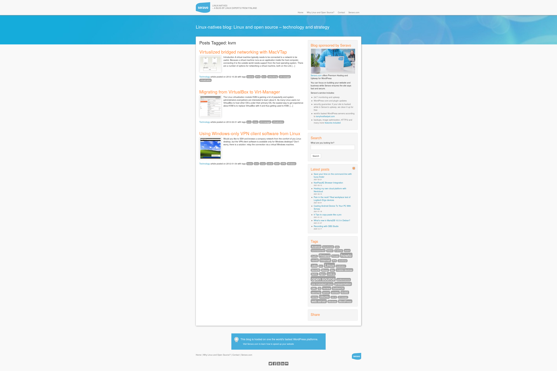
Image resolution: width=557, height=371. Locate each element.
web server (319, 301)
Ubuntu (324, 297)
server (270, 163)
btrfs (337, 247)
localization (340, 266)
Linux (255, 122)
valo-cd (333, 297)
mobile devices (344, 270)
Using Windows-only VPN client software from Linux (249, 133)
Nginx (322, 273)
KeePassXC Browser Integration (328, 182)
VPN (283, 163)
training (315, 297)
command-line (318, 250)
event (347, 250)
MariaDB (316, 270)
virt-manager (285, 76)
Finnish (335, 256)
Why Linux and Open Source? (320, 12)
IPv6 (258, 76)
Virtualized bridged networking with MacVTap (243, 52)
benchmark (328, 246)
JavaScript (342, 260)
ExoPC (314, 256)
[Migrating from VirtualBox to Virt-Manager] (210, 106)
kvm (264, 76)
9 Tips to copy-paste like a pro (327, 214)
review (326, 288)
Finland (324, 255)
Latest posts (320, 169)
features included (333, 122)
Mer (332, 270)
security (316, 292)
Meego (325, 270)
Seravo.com (353, 12)
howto (249, 163)
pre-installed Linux (322, 284)
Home (300, 12)
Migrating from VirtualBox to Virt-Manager (239, 92)
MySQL (315, 274)
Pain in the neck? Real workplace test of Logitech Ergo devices (332, 198)
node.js (331, 273)
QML (314, 288)
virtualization (205, 80)
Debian (330, 250)
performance (343, 279)
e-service (338, 250)
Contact (341, 12)
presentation (343, 284)
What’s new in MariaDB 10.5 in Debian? (332, 220)
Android (316, 246)
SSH (277, 163)
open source (323, 278)
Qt (319, 288)
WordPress (345, 301)
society (335, 292)
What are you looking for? (322, 142)
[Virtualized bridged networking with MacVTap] (210, 63)
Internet (250, 76)
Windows (291, 163)
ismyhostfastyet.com (325, 116)
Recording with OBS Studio (326, 226)
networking (272, 76)
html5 (315, 260)
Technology (204, 76)
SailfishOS (338, 288)
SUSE (344, 292)
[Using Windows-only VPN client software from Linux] (210, 148)
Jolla (314, 266)
